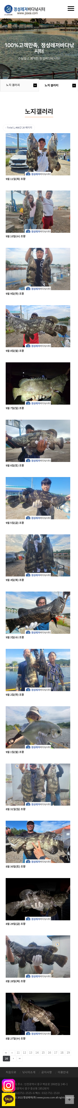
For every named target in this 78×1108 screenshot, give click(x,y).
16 (49, 1052)
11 (18, 1052)
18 (61, 1052)
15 (43, 1052)
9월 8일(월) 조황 (15, 351)
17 (55, 1052)
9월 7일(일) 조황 (15, 408)
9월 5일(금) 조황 (15, 523)
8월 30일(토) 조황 (16, 866)
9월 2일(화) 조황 (15, 694)
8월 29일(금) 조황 (16, 924)
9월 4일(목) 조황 (15, 580)
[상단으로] (69, 1099)
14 (36, 1052)
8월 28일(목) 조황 (16, 981)
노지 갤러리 (13, 85)
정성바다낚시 (27, 10)
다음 (13, 1058)
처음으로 (11, 1072)
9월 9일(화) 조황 (15, 293)
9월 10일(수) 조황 (16, 236)
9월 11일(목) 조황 (16, 179)
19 (68, 1052)
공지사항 (46, 1072)
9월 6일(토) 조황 (15, 465)
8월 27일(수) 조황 (16, 1038)
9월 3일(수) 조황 (15, 637)
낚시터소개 (28, 1072)
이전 (12, 1053)
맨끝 (20, 1058)
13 (30, 1052)
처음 (6, 1053)
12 (24, 1052)
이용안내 (63, 1072)
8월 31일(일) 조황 (16, 809)
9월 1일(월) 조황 (15, 752)
